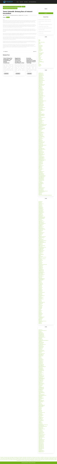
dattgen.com (40, 139)
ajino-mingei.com (41, 99)
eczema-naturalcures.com (42, 117)
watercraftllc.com (41, 129)
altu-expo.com (40, 119)
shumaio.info (40, 300)
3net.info (40, 111)
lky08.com (40, 255)
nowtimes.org (40, 306)
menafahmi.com (41, 162)
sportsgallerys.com (41, 380)
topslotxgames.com (41, 224)
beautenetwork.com (41, 188)
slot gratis (40, 48)
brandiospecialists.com (41, 232)
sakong (39, 40)
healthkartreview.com (41, 152)
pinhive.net (40, 311)
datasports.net (40, 382)
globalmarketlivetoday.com (42, 149)
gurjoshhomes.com (41, 101)
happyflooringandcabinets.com (42, 395)
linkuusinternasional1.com (42, 107)
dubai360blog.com (41, 389)
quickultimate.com (41, 427)
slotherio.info (40, 301)
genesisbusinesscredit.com (42, 258)
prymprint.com (40, 413)
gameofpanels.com (41, 241)
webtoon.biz (40, 373)
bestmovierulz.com (41, 92)
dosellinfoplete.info (41, 297)
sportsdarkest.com (41, 372)
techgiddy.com (40, 341)
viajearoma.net (40, 121)
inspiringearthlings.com (41, 157)
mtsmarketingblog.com (41, 279)
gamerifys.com (40, 202)
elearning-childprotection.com (42, 247)
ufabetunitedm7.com (41, 445)
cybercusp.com (40, 192)
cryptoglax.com (40, 96)
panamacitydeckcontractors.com (43, 264)
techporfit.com (40, 206)
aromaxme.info (40, 291)
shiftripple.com (40, 429)
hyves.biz (40, 309)
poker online (6, 459)
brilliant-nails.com (41, 273)
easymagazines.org (41, 417)
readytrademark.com (41, 178)
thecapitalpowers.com (41, 435)
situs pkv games (41, 59)
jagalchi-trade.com (41, 93)
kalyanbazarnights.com (41, 228)
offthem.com (40, 204)
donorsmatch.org (41, 305)
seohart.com (40, 181)
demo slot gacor (41, 45)
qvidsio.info (40, 299)
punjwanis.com (40, 329)
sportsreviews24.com (41, 388)
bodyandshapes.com (41, 190)
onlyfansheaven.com (41, 254)
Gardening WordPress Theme (26, 462)
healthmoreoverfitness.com (42, 223)
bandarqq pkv (33, 460)
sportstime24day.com (41, 376)
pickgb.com (40, 399)
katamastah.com (41, 406)
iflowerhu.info (40, 320)
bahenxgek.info (40, 338)
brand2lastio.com (41, 249)
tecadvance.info (41, 287)
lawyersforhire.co (41, 367)
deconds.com (40, 194)
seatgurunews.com (41, 110)
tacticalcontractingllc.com (42, 434)
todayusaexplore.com (41, 75)
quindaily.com (40, 184)
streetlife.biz (40, 308)
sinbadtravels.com (41, 347)
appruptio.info (40, 323)
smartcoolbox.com (41, 431)
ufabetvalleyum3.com (41, 448)
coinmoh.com (40, 137)
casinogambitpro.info (41, 334)
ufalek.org (40, 393)
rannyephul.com (40, 268)
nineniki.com (40, 231)
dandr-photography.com (42, 274)
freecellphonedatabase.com (42, 344)
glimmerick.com (40, 87)
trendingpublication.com (42, 439)
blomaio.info (40, 296)
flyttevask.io (40, 315)
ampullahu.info (40, 290)
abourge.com (40, 130)
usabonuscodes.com (41, 174)
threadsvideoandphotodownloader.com (43, 340)
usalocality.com (40, 76)
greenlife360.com (41, 208)
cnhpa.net (40, 402)
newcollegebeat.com (41, 89)
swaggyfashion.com (41, 270)
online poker (29, 458)
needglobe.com (40, 422)
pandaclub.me (40, 314)
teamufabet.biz (40, 213)
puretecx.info (40, 286)
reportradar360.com (41, 269)
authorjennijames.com (41, 120)
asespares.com (40, 133)
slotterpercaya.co (41, 430)
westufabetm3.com (41, 450)
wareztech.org (40, 349)
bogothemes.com (41, 98)
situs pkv (40, 58)
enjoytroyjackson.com (41, 142)
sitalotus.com (40, 403)
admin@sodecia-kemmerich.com (15, 15)
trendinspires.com (41, 267)
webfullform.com (41, 214)
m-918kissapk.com (41, 317)
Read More (7, 73)
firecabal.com (40, 147)
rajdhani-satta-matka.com (42, 245)
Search (46, 8)
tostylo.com (40, 357)
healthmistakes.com (41, 400)
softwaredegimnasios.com (42, 176)
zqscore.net (40, 407)
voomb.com (40, 386)
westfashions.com (41, 265)
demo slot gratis (41, 50)
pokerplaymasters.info (41, 335)
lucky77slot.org (40, 390)
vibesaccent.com (41, 79)
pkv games (25, 460)
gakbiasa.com (40, 319)
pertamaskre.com (41, 339)
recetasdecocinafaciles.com (42, 125)
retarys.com (40, 352)
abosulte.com (40, 185)
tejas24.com (40, 281)
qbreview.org (40, 219)
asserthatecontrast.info (42, 292)
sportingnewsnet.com (41, 375)
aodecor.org (40, 304)
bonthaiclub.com (41, 103)
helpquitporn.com (41, 153)
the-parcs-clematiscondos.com (42, 330)
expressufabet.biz (41, 210)
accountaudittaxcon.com (42, 412)
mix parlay (46, 459)
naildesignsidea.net (41, 126)
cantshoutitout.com (41, 209)
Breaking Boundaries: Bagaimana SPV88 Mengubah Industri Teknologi (31, 60)
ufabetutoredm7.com (41, 447)
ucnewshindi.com (41, 343)
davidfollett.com (41, 88)
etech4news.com (41, 144)
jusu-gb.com (40, 331)
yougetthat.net (40, 358)
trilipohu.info (40, 322)
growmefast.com (41, 391)
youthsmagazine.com (41, 370)
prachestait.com (41, 283)
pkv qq (39, 39)
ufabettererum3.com (41, 440)
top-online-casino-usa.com (42, 229)
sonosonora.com (41, 106)
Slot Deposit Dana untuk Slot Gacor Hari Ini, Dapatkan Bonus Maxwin (12, 6)
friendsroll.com (40, 108)
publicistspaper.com (41, 183)
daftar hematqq (10, 458)
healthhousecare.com (41, 151)
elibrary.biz (40, 116)
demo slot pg (40, 54)
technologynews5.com (41, 171)
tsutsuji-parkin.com (41, 122)
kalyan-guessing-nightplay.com (42, 240)
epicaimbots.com (41, 143)
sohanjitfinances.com (41, 432)
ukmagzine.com (40, 348)
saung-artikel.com (41, 362)
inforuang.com (40, 259)
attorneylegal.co (41, 385)
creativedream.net (41, 252)
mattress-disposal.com (41, 394)
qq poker (14, 458)
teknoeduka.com (41, 172)
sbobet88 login (19, 460)
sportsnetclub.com (41, 359)
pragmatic (40, 55)
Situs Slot (23, 6)
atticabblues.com (41, 135)
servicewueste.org (41, 220)
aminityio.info (40, 288)
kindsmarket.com (41, 260)
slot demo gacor (41, 49)
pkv (35, 460)
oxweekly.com (40, 263)
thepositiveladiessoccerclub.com (43, 124)
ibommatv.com (40, 205)
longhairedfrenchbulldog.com (42, 366)
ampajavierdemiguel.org (41, 80)
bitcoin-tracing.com (41, 189)
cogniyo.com (40, 416)
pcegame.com (40, 167)
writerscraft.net (41, 246)
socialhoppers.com (41, 251)
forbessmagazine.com (41, 148)
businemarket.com (41, 368)
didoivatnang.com (41, 140)
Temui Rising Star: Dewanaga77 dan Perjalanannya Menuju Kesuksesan (8, 60)
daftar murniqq (5, 458)
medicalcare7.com (41, 233)
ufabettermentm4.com (41, 441)
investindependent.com (41, 158)
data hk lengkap (40, 53)
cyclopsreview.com (41, 138)
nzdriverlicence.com (41, 165)
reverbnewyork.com (41, 90)
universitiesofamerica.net (42, 217)
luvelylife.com (40, 261)
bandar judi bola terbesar (42, 42)
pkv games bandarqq (18, 458)
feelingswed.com (41, 146)
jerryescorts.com (41, 384)
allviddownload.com (41, 215)
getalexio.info (40, 411)
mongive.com (40, 235)
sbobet (55, 459)
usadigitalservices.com (41, 250)
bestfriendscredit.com (41, 115)
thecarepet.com (41, 332)
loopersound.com (41, 94)
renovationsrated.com (41, 179)
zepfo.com (40, 170)
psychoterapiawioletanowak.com (43, 426)
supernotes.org (40, 404)
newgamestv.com (41, 379)
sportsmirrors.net (41, 381)
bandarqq (40, 64)
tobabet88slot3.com (41, 436)
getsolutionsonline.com (41, 237)
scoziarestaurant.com (41, 180)
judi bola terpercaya (51, 459)
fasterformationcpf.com (42, 353)
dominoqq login (15, 459)
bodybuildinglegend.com (42, 272)
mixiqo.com (40, 421)
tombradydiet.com (41, 102)
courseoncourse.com (41, 336)
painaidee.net (40, 371)
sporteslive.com (41, 377)
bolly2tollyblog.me (41, 313)
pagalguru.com (40, 166)
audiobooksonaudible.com (42, 187)
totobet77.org (40, 438)
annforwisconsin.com (41, 85)
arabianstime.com (41, 134)
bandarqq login (51, 458)
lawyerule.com (40, 277)
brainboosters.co (41, 81)
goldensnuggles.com (41, 354)
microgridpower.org (41, 420)
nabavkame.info (40, 318)
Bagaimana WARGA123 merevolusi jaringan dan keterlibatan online (19, 60)
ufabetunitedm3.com (41, 444)
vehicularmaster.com (41, 78)
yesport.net (40, 356)
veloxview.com (40, 449)
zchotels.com (40, 169)
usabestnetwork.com (41, 350)
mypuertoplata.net (41, 211)
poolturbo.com (40, 282)
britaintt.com (40, 193)
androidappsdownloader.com (42, 242)
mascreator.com (41, 161)
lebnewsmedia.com (41, 105)
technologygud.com (41, 397)
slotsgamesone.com (41, 226)
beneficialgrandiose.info (41, 295)
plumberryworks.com (41, 425)
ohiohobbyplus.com (41, 97)
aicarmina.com (40, 83)
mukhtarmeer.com (41, 163)
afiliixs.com (40, 131)
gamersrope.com (41, 345)
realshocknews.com (41, 398)
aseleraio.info (40, 408)
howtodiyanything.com (41, 156)
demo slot (40, 51)
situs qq (40, 57)
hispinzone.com (40, 227)
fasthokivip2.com (41, 363)
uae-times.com (40, 201)
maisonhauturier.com (41, 160)
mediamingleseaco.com (42, 278)
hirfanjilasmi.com (41, 418)
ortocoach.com (40, 423)
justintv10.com (40, 276)
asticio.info (40, 409)
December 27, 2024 (6, 15)
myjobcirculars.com (41, 222)
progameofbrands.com (41, 218)
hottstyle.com (40, 155)
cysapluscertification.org (42, 302)
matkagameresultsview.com (42, 236)
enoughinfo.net (40, 310)
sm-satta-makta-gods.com (42, 175)
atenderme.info (40, 293)
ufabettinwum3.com (41, 443)
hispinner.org (40, 238)
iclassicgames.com (41, 361)
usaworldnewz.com (41, 74)
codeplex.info (40, 112)
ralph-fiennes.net (41, 256)
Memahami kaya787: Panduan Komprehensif (45, 19)
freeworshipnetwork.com (42, 128)
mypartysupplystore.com (42, 84)
